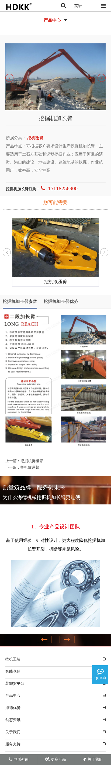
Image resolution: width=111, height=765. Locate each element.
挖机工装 (12, 659)
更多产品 (58, 759)
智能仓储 (12, 671)
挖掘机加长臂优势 (61, 301)
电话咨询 (21, 759)
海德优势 (12, 707)
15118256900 (63, 188)
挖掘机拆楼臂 (31, 461)
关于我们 (12, 732)
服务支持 (12, 744)
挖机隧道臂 (29, 467)
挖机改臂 (35, 138)
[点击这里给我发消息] (100, 671)
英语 (78, 6)
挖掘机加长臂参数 (20, 301)
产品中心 (12, 695)
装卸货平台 (14, 683)
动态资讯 (12, 720)
